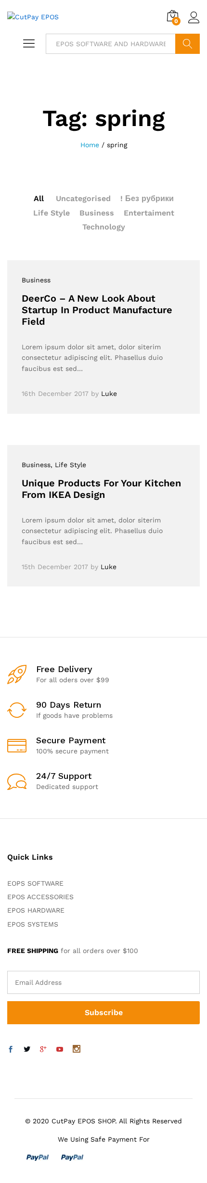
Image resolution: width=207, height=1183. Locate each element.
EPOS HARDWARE (36, 910)
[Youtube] (60, 1049)
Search (187, 44)
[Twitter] (27, 1049)
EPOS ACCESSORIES (40, 897)
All (39, 198)
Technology (103, 226)
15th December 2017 (55, 567)
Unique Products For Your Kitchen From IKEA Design (101, 488)
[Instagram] (76, 1049)
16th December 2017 (55, 393)
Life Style (51, 212)
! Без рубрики (147, 198)
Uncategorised (83, 198)
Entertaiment (149, 212)
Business (96, 212)
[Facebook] (10, 1049)
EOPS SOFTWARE (35, 883)
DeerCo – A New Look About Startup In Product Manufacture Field (97, 310)
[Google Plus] (43, 1049)
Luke (109, 393)
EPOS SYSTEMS (32, 924)
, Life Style (68, 465)
